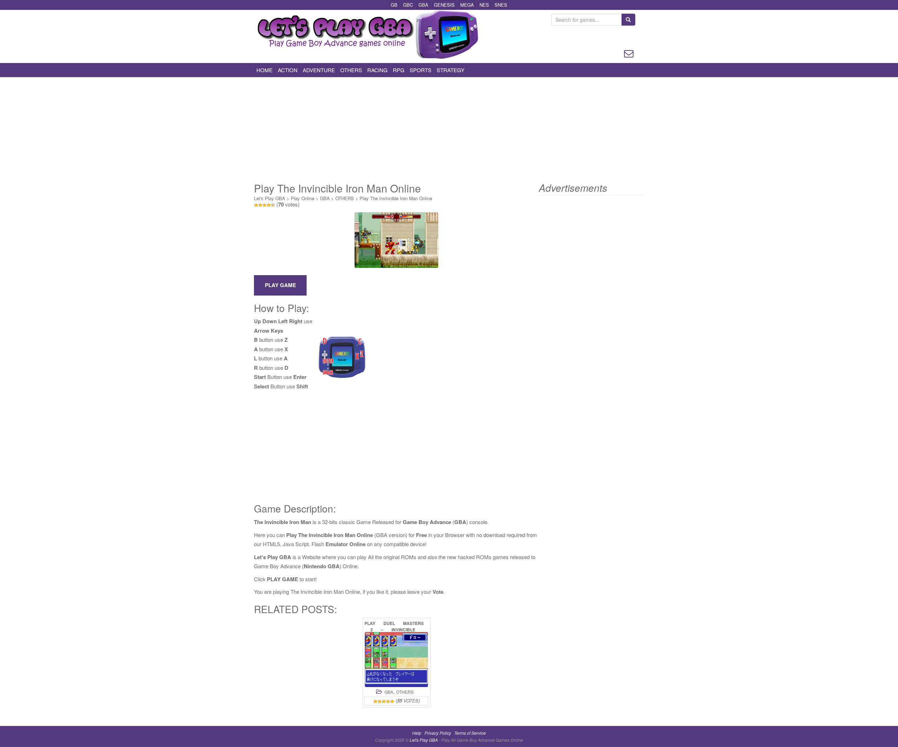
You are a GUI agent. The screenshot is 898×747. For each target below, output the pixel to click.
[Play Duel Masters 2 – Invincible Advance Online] (396, 659)
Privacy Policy (437, 733)
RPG (398, 70)
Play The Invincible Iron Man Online (396, 198)
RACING (377, 70)
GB (394, 4)
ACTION (287, 70)
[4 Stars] (269, 205)
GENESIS (444, 4)
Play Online (302, 198)
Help (416, 733)
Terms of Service (470, 733)
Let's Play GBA (269, 198)
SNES (501, 4)
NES (484, 4)
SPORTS (420, 70)
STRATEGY (450, 70)
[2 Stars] (260, 205)
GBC (408, 4)
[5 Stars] (273, 205)
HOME (264, 70)
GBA (423, 4)
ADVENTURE (319, 70)
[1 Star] (256, 205)
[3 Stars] (264, 205)
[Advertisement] (449, 130)
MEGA (467, 4)
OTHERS (351, 70)
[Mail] (629, 53)
